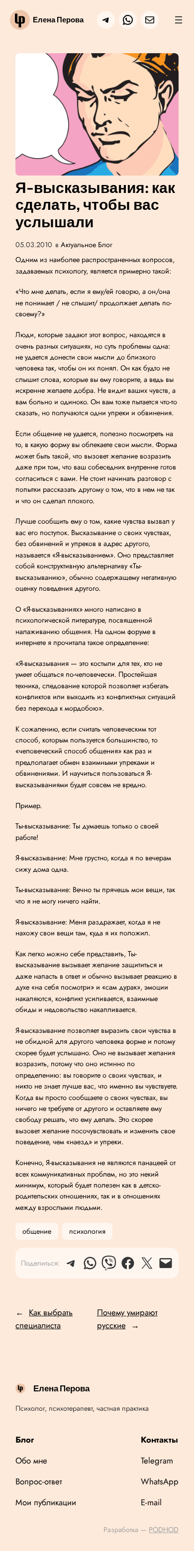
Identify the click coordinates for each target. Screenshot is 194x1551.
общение (36, 1231)
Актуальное (78, 245)
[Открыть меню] (179, 20)
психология (87, 1231)
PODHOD (164, 1530)
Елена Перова (58, 19)
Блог (105, 245)
